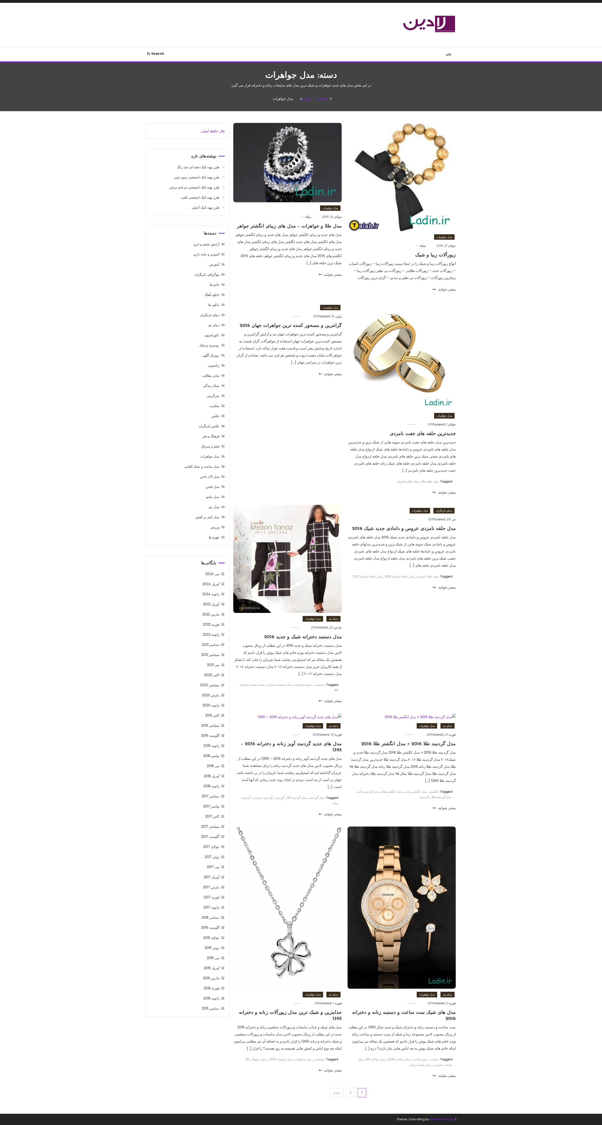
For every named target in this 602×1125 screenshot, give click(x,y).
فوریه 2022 (211, 624)
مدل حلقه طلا (430, 481)
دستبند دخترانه (304, 684)
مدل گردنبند (317, 798)
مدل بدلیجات (303, 1059)
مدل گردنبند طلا (442, 797)
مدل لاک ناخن (209, 476)
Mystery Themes (442, 1119)
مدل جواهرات (444, 237)
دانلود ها (213, 304)
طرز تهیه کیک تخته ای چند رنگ (198, 167)
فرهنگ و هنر (210, 436)
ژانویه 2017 (211, 907)
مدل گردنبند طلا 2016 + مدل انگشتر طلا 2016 (408, 744)
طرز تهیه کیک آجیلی (205, 207)
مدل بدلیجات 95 (256, 1059)
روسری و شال (209, 345)
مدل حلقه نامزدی (408, 481)
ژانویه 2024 (210, 594)
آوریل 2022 (211, 604)
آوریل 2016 (211, 968)
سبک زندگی (211, 385)
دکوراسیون (211, 335)
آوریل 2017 (211, 877)
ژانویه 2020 (210, 705)
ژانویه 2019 (211, 745)
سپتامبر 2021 (210, 654)
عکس (215, 416)
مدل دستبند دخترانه (279, 684)
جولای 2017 (211, 846)
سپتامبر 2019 (210, 725)
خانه (449, 54)
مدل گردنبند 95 (297, 798)
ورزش (214, 527)
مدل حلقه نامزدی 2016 (399, 576)
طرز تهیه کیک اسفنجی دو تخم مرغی (194, 187)
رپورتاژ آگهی (210, 355)
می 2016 (213, 958)
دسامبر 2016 (210, 917)
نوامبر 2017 (211, 806)
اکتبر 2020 (211, 675)
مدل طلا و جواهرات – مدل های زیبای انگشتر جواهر (289, 226)
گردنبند (424, 797)
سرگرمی (212, 395)
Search (157, 53)
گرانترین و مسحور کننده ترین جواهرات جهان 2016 (291, 325)
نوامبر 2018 (211, 755)
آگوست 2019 (210, 735)
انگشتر (434, 791)
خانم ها (214, 284)
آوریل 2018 (211, 776)
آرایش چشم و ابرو (206, 244)
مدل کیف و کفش (207, 517)
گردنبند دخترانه (263, 798)
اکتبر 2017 (212, 816)
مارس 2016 (211, 978)
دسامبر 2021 (210, 644)
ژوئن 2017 (212, 857)
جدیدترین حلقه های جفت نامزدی (423, 433)
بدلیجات (319, 1059)
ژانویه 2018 (211, 786)
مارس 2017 (211, 887)
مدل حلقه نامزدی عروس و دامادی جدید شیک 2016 (404, 528)
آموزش (214, 264)
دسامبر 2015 (210, 1008)
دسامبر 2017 (210, 796)
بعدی (336, 1092)
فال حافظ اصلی (213, 131)
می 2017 (213, 867)
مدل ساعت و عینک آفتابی (201, 466)
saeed (440, 424)
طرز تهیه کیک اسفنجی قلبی (200, 197)
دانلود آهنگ (211, 294)
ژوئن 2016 (212, 947)
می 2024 (212, 574)
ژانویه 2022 (211, 634)
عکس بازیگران (209, 426)
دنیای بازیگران (444, 511)
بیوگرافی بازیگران (206, 274)
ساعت (434, 1059)
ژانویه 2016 (211, 998)
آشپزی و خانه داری (206, 254)
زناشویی (213, 365)
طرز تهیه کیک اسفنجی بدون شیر (196, 177)
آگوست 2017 (210, 836)
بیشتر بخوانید (446, 289)
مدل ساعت (420, 1059)
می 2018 (213, 766)
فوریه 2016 (211, 988)
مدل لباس (212, 486)
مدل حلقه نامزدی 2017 (367, 576)
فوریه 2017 (211, 897)
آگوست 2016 (210, 927)
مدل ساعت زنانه (420, 1065)
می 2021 (213, 664)
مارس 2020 (210, 695)
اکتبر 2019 (212, 715)
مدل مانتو (212, 496)
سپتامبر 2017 (210, 826)
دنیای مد (333, 619)
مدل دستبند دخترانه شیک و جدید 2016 (303, 637)
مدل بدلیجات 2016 (281, 1059)
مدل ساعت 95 (375, 1059)
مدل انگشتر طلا (392, 791)
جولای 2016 (211, 937)
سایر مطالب (210, 375)
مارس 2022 (210, 614)
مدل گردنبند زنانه (369, 791)
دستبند (320, 684)
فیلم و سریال (210, 446)
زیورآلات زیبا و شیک (435, 255)
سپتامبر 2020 (209, 685)
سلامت (214, 406)
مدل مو (214, 507)
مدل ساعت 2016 (399, 1059)
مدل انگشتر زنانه (416, 791)
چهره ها (214, 537)
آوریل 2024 (210, 584)
